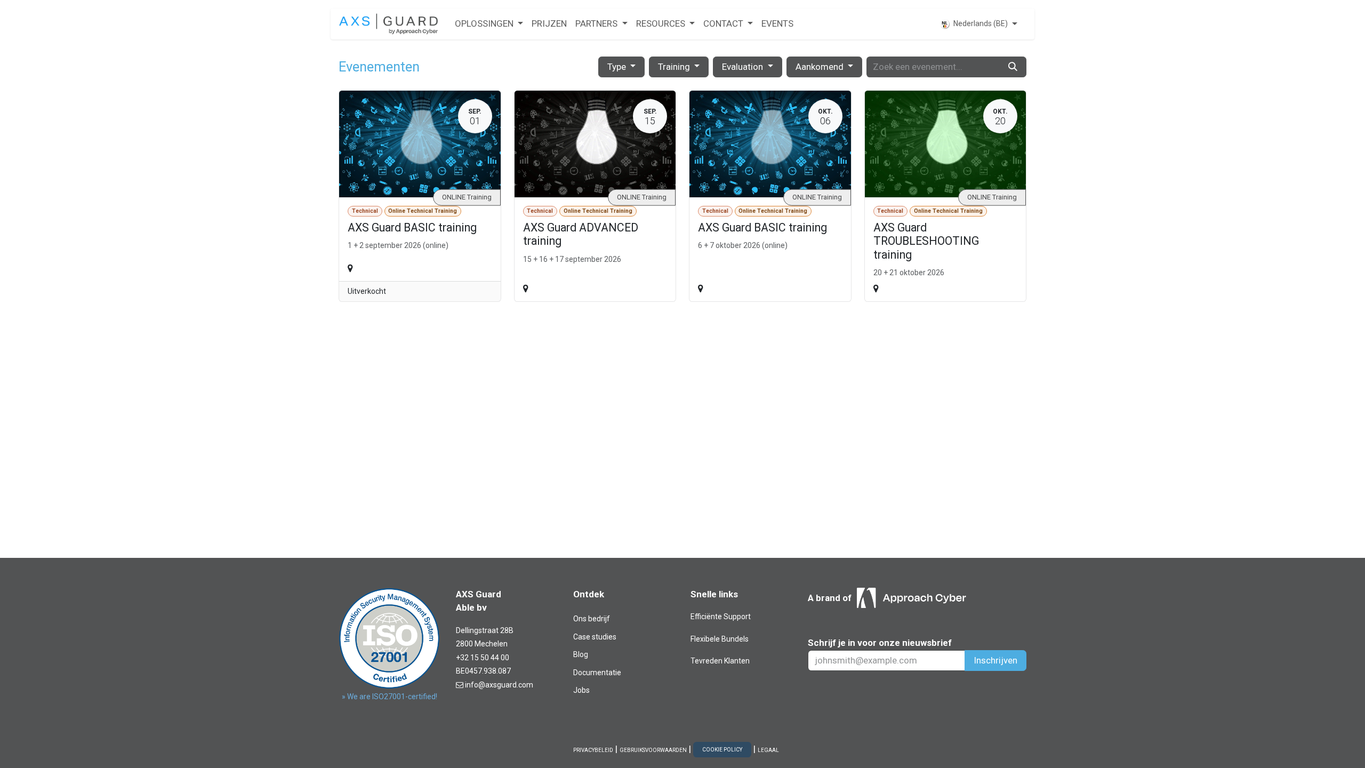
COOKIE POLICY (722, 750)
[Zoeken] (1012, 67)
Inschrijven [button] (995, 660)
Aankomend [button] (821, 66)
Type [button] (617, 66)
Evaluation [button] (743, 66)
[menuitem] (489, 24)
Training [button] (675, 66)
